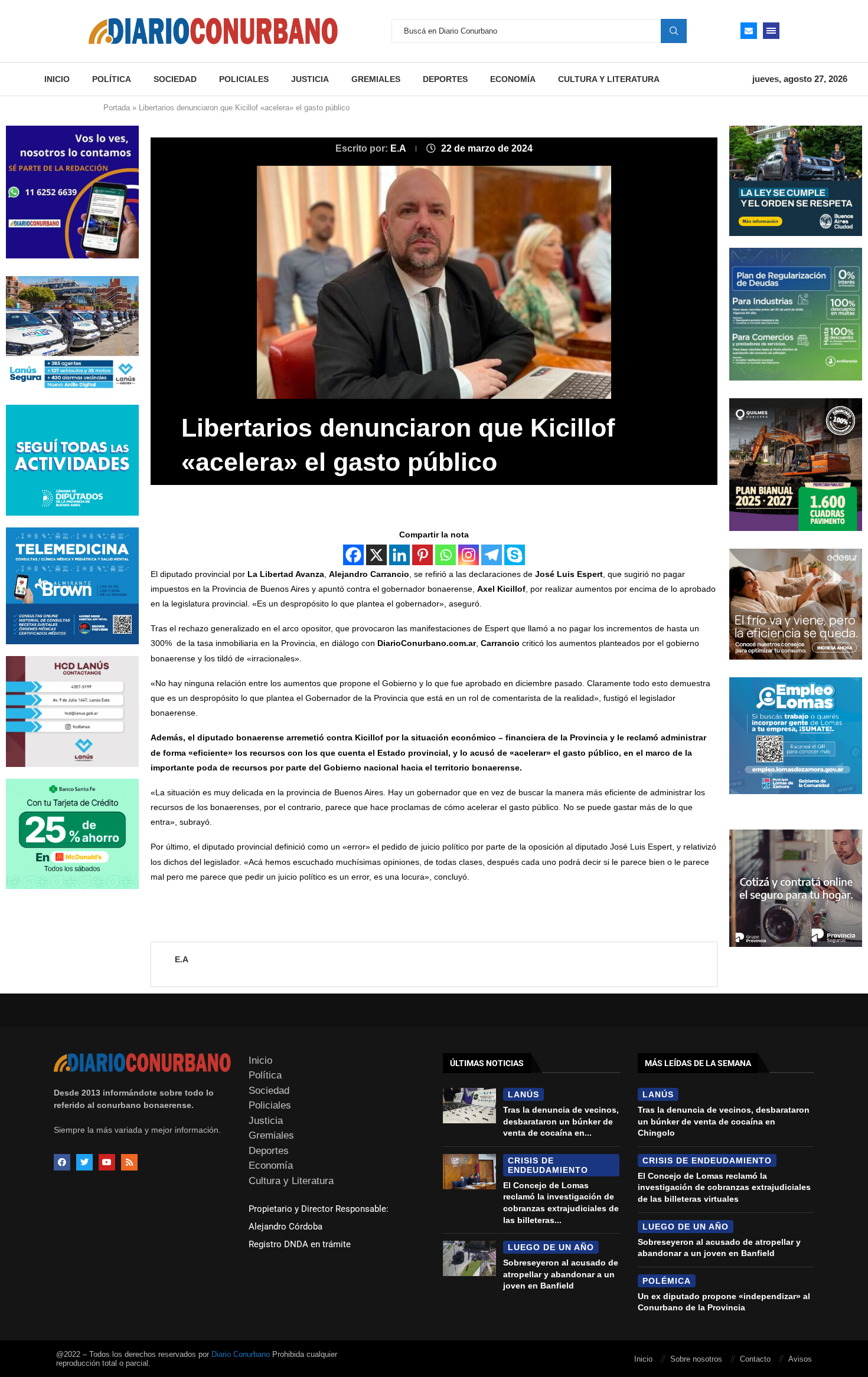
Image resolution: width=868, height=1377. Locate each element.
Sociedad (175, 79)
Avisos (800, 1359)
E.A (399, 148)
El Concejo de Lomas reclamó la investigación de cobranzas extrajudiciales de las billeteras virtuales (724, 1187)
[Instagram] (468, 555)
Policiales (244, 79)
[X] (376, 555)
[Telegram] (491, 555)
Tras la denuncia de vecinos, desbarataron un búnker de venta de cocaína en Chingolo (724, 1121)
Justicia (310, 79)
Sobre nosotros (696, 1359)
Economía (513, 79)
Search (674, 30)
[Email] (748, 30)
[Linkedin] (399, 555)
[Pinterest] (422, 555)
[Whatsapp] (445, 555)
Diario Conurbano (240, 1354)
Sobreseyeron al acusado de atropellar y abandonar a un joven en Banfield (560, 1274)
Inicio (57, 79)
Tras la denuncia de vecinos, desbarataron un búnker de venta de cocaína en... (561, 1121)
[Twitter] (84, 1162)
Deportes (445, 79)
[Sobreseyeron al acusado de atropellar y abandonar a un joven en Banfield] (469, 1258)
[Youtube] (107, 1162)
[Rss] (129, 1162)
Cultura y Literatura (609, 79)
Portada (116, 107)
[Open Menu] (771, 30)
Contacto (755, 1359)
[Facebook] (353, 555)
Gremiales (375, 79)
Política (111, 79)
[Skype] (514, 555)
